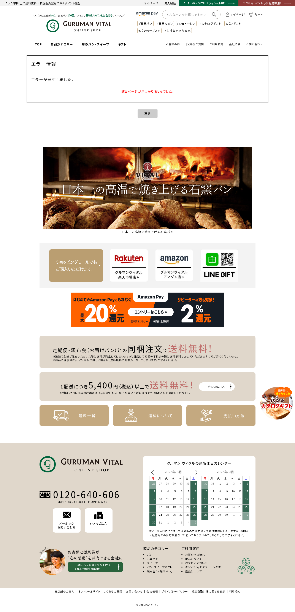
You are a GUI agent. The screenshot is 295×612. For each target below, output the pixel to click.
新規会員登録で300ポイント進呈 (60, 3)
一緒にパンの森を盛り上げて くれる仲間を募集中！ (93, 567)
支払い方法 (234, 415)
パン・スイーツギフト (159, 567)
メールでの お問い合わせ (67, 525)
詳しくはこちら (216, 386)
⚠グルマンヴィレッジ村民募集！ (262, 3)
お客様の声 (173, 44)
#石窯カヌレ (165, 23)
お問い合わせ (254, 44)
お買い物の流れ (195, 554)
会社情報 (152, 591)
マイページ (151, 3)
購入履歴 (170, 3)
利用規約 (235, 591)
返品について (193, 571)
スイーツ (152, 563)
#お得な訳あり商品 (178, 31)
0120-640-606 (86, 494)
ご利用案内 (216, 44)
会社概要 (235, 44)
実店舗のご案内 (64, 591)
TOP (38, 44)
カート (258, 14)
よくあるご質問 (195, 44)
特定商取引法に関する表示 (208, 591)
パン (149, 554)
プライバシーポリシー (175, 591)
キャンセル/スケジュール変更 (203, 567)
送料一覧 (87, 415)
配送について (193, 558)
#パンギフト (233, 23)
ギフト (122, 44)
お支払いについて (196, 563)
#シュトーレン (186, 23)
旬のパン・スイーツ (95, 44)
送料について (160, 415)
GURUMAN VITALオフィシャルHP (204, 3)
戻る (147, 113)
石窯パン (152, 558)
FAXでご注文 (98, 523)
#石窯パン (145, 23)
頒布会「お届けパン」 (160, 571)
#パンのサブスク (149, 31)
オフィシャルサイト (89, 591)
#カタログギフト (210, 23)
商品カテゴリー (62, 44)
